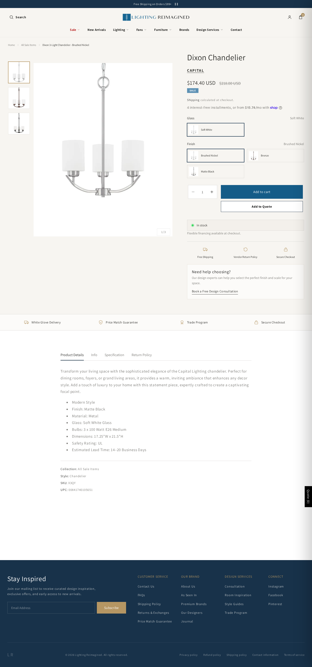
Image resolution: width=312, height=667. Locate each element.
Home (11, 45)
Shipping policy (237, 654)
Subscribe (111, 608)
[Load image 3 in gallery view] (19, 124)
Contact (236, 30)
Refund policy (212, 654)
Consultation (235, 586)
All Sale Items (28, 45)
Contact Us (146, 586)
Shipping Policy (149, 604)
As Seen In (189, 595)
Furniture (161, 30)
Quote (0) (308, 497)
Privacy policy (189, 654)
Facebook (275, 595)
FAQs (141, 595)
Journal (187, 621)
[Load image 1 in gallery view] (19, 72)
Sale (73, 30)
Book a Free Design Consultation (215, 291)
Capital (195, 70)
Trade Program (236, 613)
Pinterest (275, 604)
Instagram (276, 586)
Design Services (207, 30)
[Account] (290, 17)
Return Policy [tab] (142, 354)
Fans (139, 30)
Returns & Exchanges (153, 613)
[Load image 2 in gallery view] (19, 98)
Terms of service (294, 654)
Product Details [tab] (72, 354)
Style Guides (234, 604)
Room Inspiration (238, 595)
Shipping (193, 100)
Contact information (265, 654)
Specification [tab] (114, 354)
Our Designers (191, 613)
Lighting (119, 30)
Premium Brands (193, 604)
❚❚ (176, 4)
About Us (188, 586)
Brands (184, 30)
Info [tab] (94, 354)
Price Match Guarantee (155, 621)
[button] (17, 17)
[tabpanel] (156, 430)
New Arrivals (96, 30)
